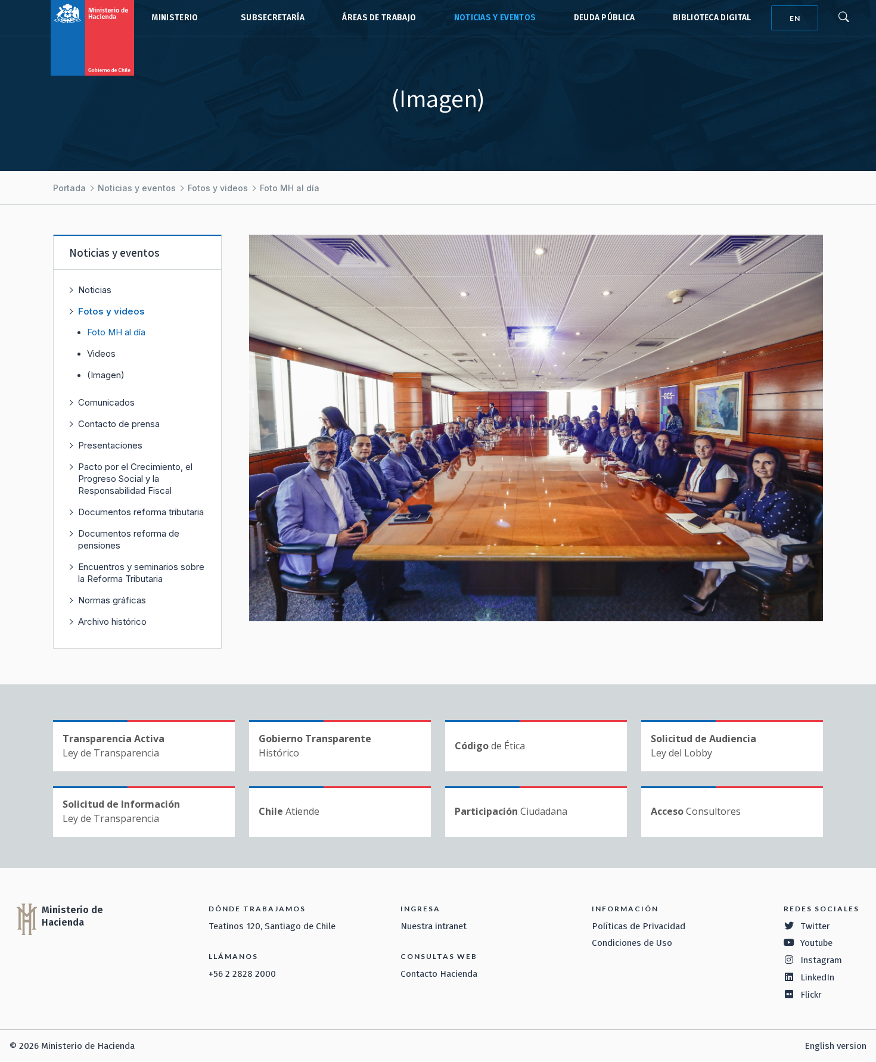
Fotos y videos (218, 188)
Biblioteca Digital (712, 18)
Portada (69, 188)
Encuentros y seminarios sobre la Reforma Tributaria (141, 572)
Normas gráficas (112, 600)
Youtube (816, 943)
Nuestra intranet (433, 926)
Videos (101, 353)
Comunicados (106, 402)
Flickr (811, 994)
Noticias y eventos (495, 18)
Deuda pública (604, 18)
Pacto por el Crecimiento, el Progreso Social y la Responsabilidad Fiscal (135, 478)
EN (795, 18)
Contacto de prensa (119, 423)
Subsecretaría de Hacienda (270, 18)
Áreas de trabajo (379, 18)
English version (835, 1046)
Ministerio (174, 18)
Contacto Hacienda (438, 973)
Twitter (815, 926)
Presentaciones (110, 445)
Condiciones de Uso (632, 943)
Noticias (94, 289)
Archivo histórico (112, 621)
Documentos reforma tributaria (141, 512)
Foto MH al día (289, 188)
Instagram (821, 960)
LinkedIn (817, 977)
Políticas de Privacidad (638, 926)
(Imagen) (106, 375)
